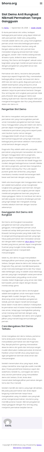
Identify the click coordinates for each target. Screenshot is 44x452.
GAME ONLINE (36, 28)
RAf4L (6, 28)
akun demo (29, 241)
